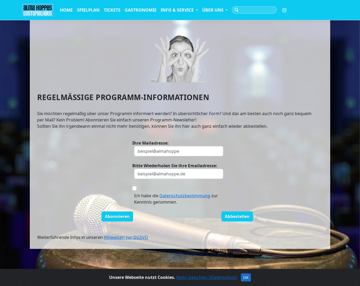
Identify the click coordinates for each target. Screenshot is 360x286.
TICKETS (112, 10)
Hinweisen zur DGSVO (126, 237)
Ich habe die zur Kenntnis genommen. (176, 199)
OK (246, 277)
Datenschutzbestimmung (184, 196)
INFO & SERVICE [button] (178, 10)
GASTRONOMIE (141, 10)
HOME (66, 10)
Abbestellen (237, 216)
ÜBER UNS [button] (213, 10)
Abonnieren (117, 216)
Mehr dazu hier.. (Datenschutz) (206, 277)
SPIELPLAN (88, 10)
